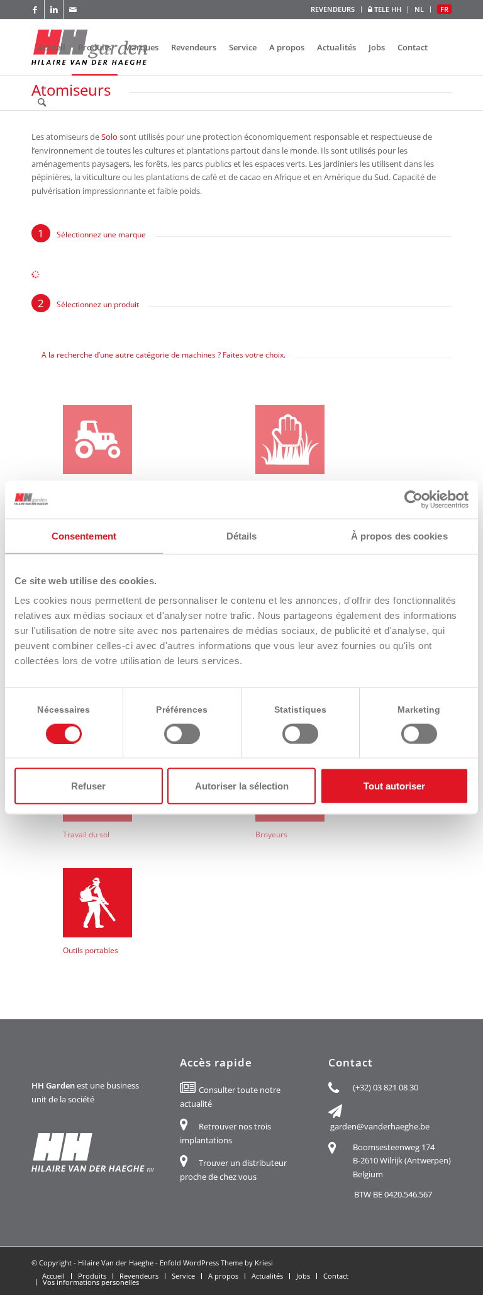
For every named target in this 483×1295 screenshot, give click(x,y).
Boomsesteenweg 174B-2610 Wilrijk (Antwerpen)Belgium (402, 1160)
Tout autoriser (394, 786)
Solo (109, 136)
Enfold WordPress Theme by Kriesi (216, 1262)
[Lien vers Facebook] (35, 9)
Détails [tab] (241, 535)
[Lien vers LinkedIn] (54, 9)
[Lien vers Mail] (73, 9)
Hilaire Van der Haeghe (115, 1262)
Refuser (88, 786)
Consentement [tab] (84, 535)
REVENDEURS (333, 9)
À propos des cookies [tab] (399, 535)
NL (419, 9)
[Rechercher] (41, 102)
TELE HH (386, 9)
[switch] (182, 733)
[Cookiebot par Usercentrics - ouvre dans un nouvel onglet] (413, 499)
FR (444, 9)
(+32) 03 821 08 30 (385, 1087)
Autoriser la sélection (242, 786)
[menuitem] (333, 9)
